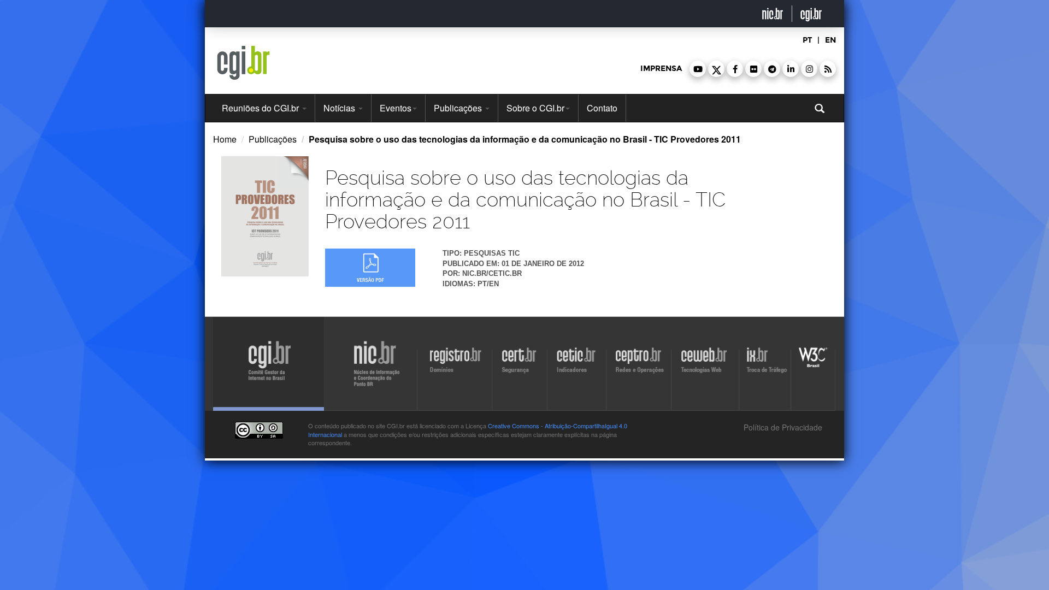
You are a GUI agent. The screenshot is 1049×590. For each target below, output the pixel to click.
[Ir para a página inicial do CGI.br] (243, 62)
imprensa (661, 68)
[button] (697, 69)
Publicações (459, 108)
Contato (602, 108)
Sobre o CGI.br (535, 108)
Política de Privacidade (781, 427)
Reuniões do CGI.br (261, 108)
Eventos (395, 108)
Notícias (340, 108)
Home (225, 139)
